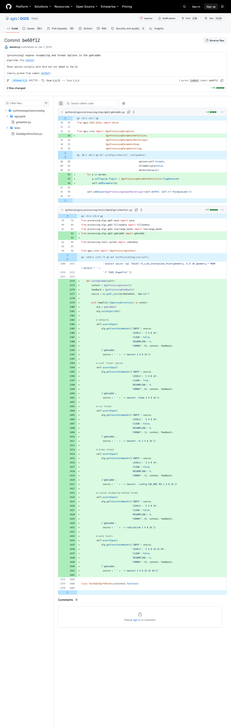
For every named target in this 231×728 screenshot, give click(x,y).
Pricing (127, 6)
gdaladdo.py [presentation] (23, 122)
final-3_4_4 (73, 80)
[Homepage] (9, 6)
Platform (22, 6)
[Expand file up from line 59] (67, 216)
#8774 (33, 80)
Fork (191, 18)
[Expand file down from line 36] (65, 153)
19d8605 (194, 80)
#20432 (29, 60)
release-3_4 (20, 80)
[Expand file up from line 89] (65, 157)
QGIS (24, 18)
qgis (13, 18)
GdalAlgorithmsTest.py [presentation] (29, 133)
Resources (62, 6)
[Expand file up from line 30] (65, 118)
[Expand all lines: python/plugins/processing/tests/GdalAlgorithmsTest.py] (141, 209)
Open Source (85, 6)
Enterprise (108, 6)
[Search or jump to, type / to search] (184, 6)
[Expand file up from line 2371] (67, 259)
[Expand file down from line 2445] (67, 592)
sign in (136, 619)
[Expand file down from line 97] (65, 200)
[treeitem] (26, 122)
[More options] (222, 112)
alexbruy (15, 46)
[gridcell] (142, 118)
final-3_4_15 (53, 80)
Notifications (168, 18)
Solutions (41, 6)
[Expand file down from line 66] (67, 255)
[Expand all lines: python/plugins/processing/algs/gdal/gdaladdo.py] (133, 112)
